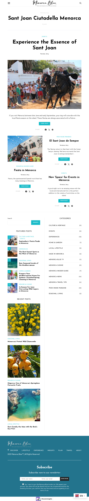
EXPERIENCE (39, 450)
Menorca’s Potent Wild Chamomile (22, 341)
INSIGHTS (51, 450)
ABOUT (78, 450)
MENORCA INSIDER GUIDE (25, 166)
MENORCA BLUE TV (56, 259)
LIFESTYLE (26, 450)
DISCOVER (14, 450)
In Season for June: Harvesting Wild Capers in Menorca (29, 289)
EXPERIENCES (23, 249)
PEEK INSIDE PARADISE (64, 137)
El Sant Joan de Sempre (64, 141)
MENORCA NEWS (55, 276)
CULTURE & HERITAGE (26, 236)
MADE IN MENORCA (56, 254)
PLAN (60, 450)
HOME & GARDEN (25, 271)
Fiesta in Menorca (25, 170)
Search (10, 218)
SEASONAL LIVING (25, 260)
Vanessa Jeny (44, 54)
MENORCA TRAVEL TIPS (58, 282)
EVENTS (44, 36)
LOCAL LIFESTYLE (13, 424)
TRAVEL (69, 450)
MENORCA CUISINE (25, 284)
